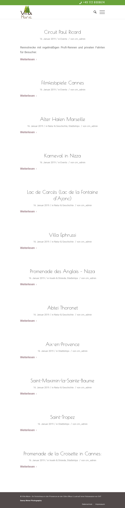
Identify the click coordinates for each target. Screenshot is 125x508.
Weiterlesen (27, 59)
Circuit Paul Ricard (62, 32)
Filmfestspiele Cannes (62, 83)
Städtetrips (74, 126)
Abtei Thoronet (62, 308)
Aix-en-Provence (63, 344)
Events (64, 39)
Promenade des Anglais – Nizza (62, 271)
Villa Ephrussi (62, 235)
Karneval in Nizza (62, 155)
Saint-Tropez (62, 417)
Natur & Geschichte (58, 126)
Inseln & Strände (58, 278)
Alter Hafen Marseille (62, 119)
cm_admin (80, 39)
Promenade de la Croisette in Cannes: (63, 453)
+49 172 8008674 (94, 2)
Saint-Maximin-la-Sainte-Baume (62, 380)
